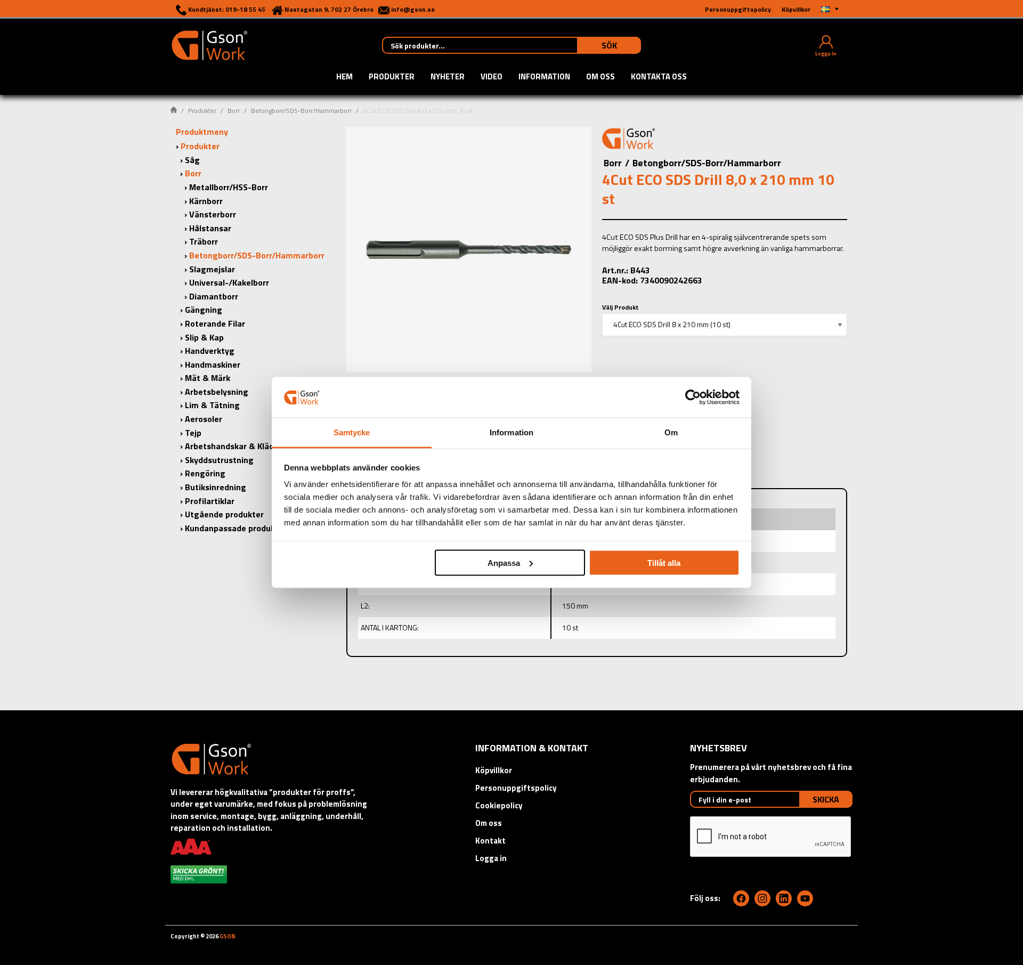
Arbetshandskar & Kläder (233, 446)
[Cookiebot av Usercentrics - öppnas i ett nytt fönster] (693, 397)
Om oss (600, 77)
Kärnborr (206, 200)
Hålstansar (210, 228)
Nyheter (448, 77)
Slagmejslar (212, 269)
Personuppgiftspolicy (516, 788)
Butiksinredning (215, 487)
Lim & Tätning (212, 405)
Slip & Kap (204, 337)
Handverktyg (209, 350)
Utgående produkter (224, 514)
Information (544, 77)
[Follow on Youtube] (805, 898)
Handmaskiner (212, 364)
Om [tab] (671, 432)
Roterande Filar (215, 323)
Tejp (193, 432)
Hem (344, 77)
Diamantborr (213, 296)
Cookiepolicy (499, 805)
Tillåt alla (663, 562)
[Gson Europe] (628, 140)
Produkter (392, 77)
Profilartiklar (209, 500)
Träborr (203, 241)
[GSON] (209, 44)
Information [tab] (511, 432)
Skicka (826, 799)
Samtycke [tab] (352, 432)
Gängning (203, 309)
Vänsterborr (212, 214)
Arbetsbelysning (216, 391)
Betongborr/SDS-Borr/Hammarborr (301, 111)
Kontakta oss (659, 77)
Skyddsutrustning (219, 459)
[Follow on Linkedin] (783, 898)
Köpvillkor (493, 770)
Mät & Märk (207, 377)
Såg (192, 159)
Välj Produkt (620, 307)
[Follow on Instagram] (762, 898)
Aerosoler (203, 418)
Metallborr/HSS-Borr (228, 187)
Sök (609, 45)
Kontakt (490, 840)
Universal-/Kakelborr (229, 282)
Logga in (491, 858)
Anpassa (504, 562)
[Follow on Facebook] (741, 898)
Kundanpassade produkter (236, 528)
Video (491, 77)
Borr (234, 111)
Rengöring (205, 473)
